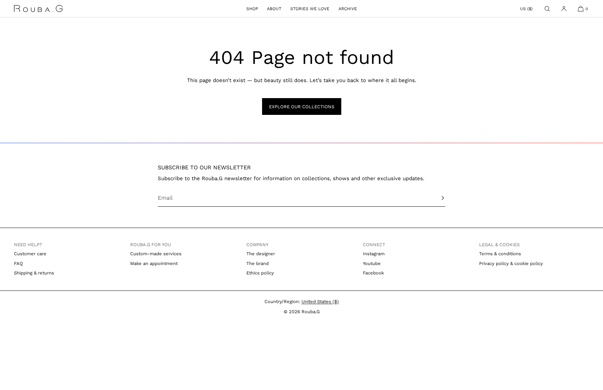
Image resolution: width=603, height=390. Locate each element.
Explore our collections (301, 106)
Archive (347, 8)
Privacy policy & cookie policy (511, 263)
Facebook (373, 272)
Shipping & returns (34, 272)
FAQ (18, 263)
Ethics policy (260, 272)
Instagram (374, 253)
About (274, 8)
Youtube (372, 263)
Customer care (30, 253)
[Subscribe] (436, 198)
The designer (260, 253)
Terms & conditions (500, 253)
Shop (252, 8)
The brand (257, 263)
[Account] (564, 8)
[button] (547, 8)
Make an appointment (154, 263)
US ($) (526, 8)
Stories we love (309, 8)
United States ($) (320, 301)
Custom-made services (155, 253)
